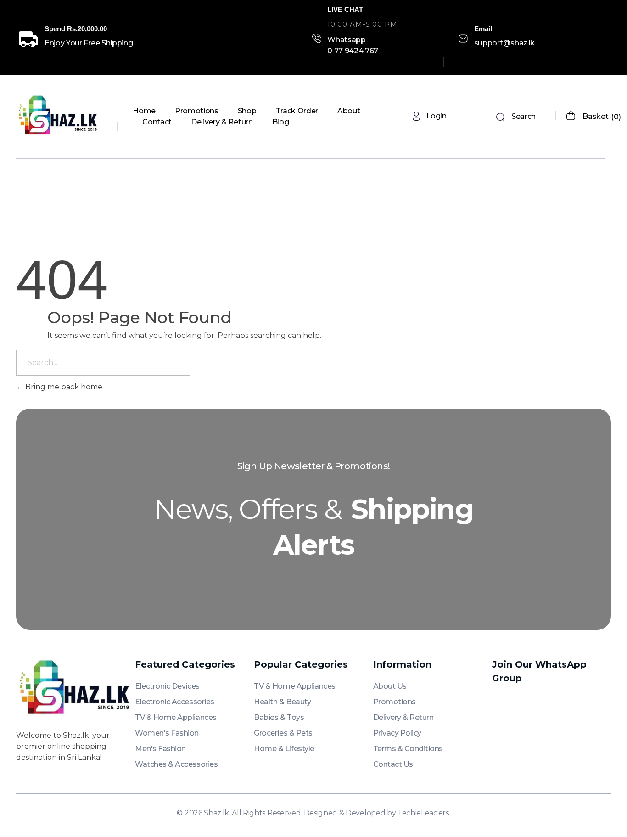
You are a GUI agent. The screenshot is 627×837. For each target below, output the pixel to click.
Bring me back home (62, 386)
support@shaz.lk (504, 43)
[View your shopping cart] (570, 116)
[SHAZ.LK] (59, 115)
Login (436, 116)
